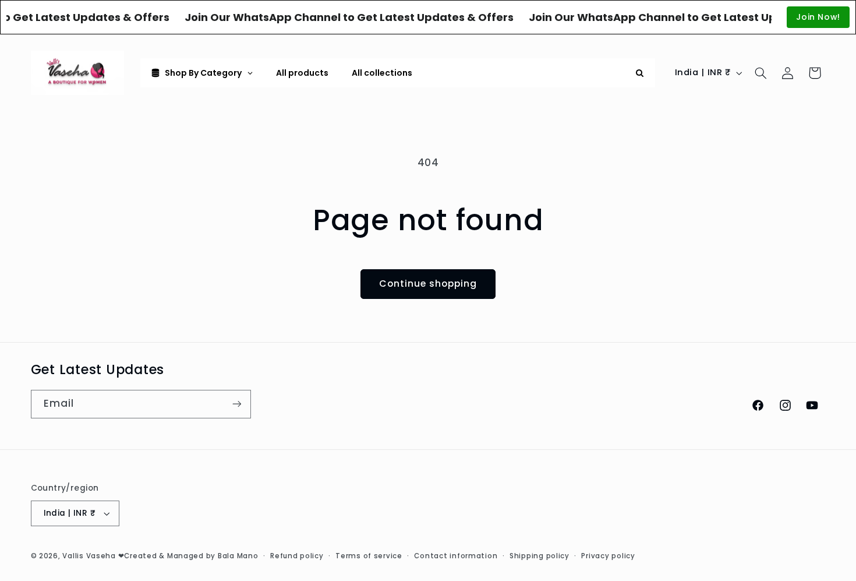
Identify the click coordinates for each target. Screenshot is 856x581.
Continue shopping (428, 283)
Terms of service (368, 556)
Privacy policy (608, 556)
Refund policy (297, 556)
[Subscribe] (236, 404)
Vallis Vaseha (89, 556)
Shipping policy (540, 556)
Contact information (455, 556)
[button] (760, 72)
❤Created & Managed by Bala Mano (188, 556)
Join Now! (818, 17)
